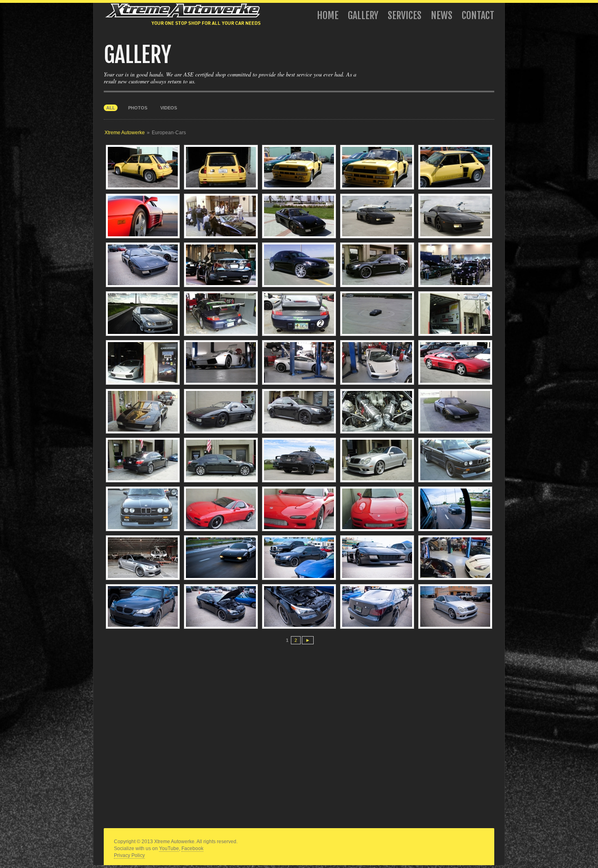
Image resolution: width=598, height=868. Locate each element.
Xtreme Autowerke (125, 132)
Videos (168, 107)
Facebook (192, 848)
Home (327, 15)
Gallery (363, 15)
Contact (478, 15)
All (110, 107)
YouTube (169, 848)
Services (404, 15)
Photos (137, 107)
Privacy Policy (129, 855)
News (441, 15)
